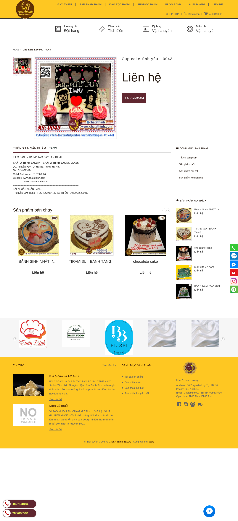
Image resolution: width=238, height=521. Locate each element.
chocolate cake (145, 261)
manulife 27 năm (204, 266)
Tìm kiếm (173, 13)
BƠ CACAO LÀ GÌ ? (64, 376)
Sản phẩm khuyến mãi (191, 177)
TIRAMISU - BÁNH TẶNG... (92, 261)
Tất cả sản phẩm (188, 157)
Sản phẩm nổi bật (188, 171)
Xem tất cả (108, 365)
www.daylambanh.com (36, 181)
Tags (53, 148)
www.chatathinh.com (34, 177)
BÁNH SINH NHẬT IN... (38, 261)
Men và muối (58, 406)
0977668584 (134, 98)
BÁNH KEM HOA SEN (207, 285)
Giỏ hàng (215, 13)
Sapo (151, 441)
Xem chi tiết (55, 399)
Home (16, 49)
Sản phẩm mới (187, 164)
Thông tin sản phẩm (29, 148)
